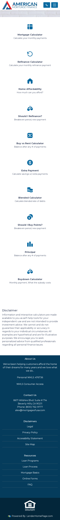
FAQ (30, 484)
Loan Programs (30, 460)
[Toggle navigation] (54, 5)
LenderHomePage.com (40, 516)
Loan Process (30, 466)
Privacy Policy (30, 432)
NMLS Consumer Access (30, 384)
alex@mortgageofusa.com (30, 410)
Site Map (30, 444)
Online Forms (30, 478)
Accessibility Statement (30, 438)
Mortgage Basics (30, 472)
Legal (30, 426)
